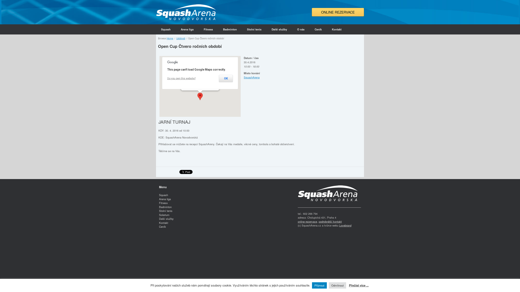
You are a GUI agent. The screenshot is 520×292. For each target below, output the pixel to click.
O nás (300, 29)
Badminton (230, 29)
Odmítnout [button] (337, 285)
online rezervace (307, 221)
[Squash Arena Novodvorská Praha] (186, 12)
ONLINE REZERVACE (338, 12)
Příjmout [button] (319, 285)
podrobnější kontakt (330, 221)
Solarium (164, 215)
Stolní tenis (254, 29)
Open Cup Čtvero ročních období (190, 46)
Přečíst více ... (359, 285)
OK (226, 78)
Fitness (208, 29)
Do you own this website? (181, 78)
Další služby (279, 29)
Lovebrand (345, 225)
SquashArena (252, 77)
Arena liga (187, 29)
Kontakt (336, 29)
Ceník (318, 29)
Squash (166, 29)
